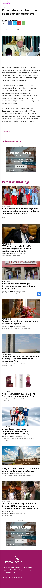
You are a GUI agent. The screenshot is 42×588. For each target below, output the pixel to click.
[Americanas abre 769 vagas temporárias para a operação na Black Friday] (21, 270)
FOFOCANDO (6, 206)
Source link (6, 131)
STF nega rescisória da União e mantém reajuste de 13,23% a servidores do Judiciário (17, 248)
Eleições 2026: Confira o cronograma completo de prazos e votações (21, 469)
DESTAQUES (6, 426)
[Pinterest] (19, 23)
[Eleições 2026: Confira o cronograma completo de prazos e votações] (21, 455)
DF (3, 466)
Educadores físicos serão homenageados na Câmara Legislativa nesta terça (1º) (15, 431)
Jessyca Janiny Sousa (11, 20)
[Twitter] (15, 23)
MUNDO (4, 7)
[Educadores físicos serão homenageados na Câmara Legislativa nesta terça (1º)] (21, 416)
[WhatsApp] (23, 23)
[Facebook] (10, 23)
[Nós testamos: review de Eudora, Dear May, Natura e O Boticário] (21, 381)
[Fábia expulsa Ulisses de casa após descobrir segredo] (21, 308)
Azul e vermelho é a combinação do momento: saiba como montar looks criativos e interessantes (20, 211)
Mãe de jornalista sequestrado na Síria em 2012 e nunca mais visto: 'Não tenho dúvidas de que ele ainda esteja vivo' (20, 507)
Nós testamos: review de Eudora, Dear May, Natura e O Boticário (18, 395)
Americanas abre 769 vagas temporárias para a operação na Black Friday (18, 286)
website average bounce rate (11, 141)
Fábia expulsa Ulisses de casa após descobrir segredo (20, 322)
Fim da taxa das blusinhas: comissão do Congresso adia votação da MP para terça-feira (20, 358)
